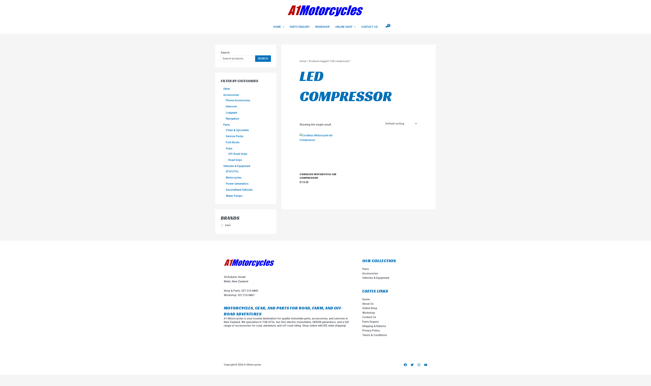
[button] (282, 27)
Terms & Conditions (374, 335)
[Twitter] (412, 364)
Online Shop (343, 26)
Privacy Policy (371, 330)
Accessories (370, 273)
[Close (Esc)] (31, 377)
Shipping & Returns (374, 326)
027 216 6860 (249, 290)
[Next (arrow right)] (13, 383)
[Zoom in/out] (4, 377)
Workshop (322, 26)
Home (277, 26)
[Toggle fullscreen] (13, 377)
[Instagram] (418, 364)
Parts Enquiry (300, 26)
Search (225, 52)
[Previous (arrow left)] (4, 383)
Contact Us (369, 26)
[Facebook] (405, 364)
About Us (368, 303)
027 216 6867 (246, 295)
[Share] (22, 377)
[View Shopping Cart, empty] (386, 26)
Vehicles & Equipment (375, 277)
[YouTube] (425, 364)
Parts (365, 269)
